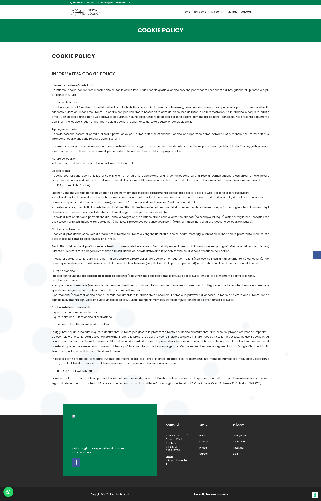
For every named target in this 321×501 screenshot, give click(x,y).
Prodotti (203, 447)
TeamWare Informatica (217, 494)
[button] (8, 492)
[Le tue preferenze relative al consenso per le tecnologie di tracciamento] (315, 495)
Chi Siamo (204, 441)
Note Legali (238, 447)
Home (202, 435)
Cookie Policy (239, 441)
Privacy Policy (239, 435)
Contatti (203, 453)
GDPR (236, 453)
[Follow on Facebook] (76, 462)
